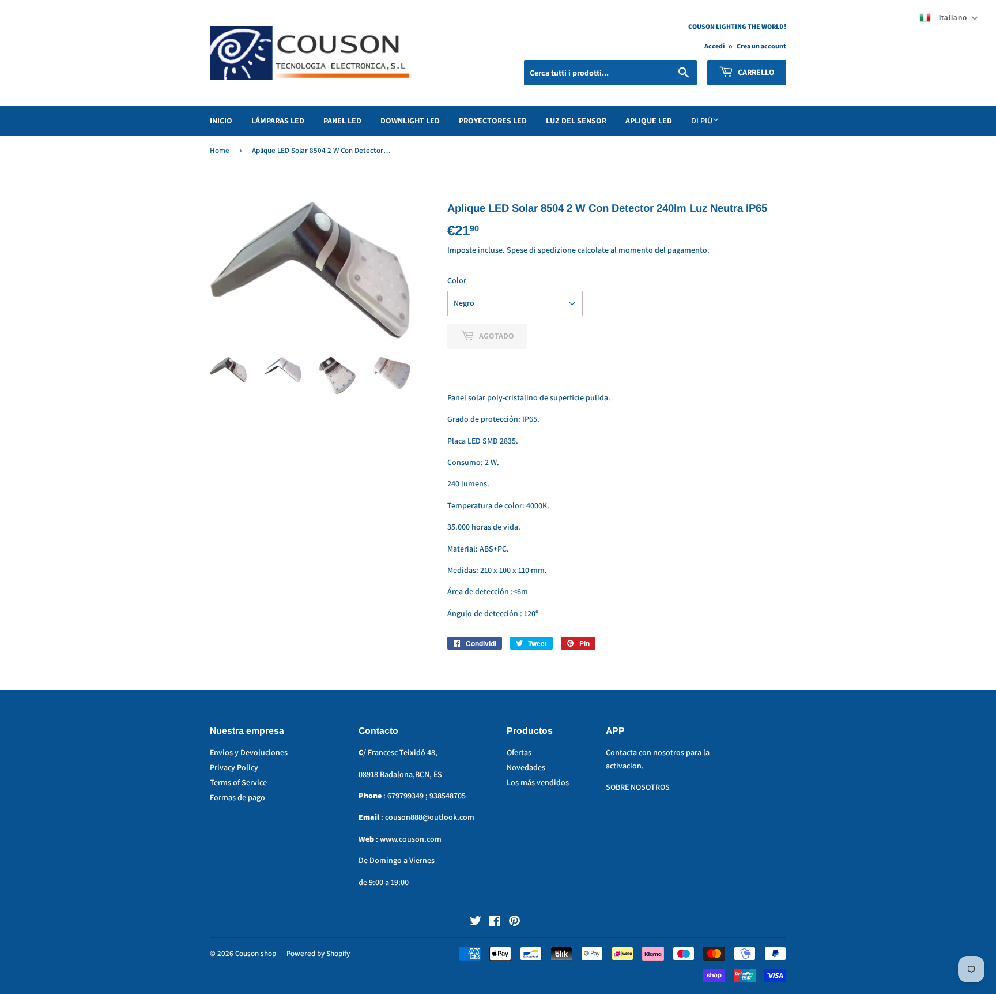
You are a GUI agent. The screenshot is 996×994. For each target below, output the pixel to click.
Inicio (221, 120)
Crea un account (761, 46)
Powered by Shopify (318, 953)
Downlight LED (410, 120)
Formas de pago (237, 797)
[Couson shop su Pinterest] (514, 922)
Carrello (755, 72)
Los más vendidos (538, 782)
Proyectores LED (493, 120)
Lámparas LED (277, 120)
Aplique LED (648, 120)
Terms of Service (238, 782)
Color (456, 280)
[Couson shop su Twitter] (475, 922)
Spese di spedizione (541, 250)
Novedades (526, 767)
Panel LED (342, 120)
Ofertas (519, 752)
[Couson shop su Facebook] (495, 922)
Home (219, 150)
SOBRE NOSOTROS (638, 787)
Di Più (701, 120)
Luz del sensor (576, 120)
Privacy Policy (234, 767)
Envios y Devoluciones (249, 752)
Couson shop (255, 953)
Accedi (714, 46)
